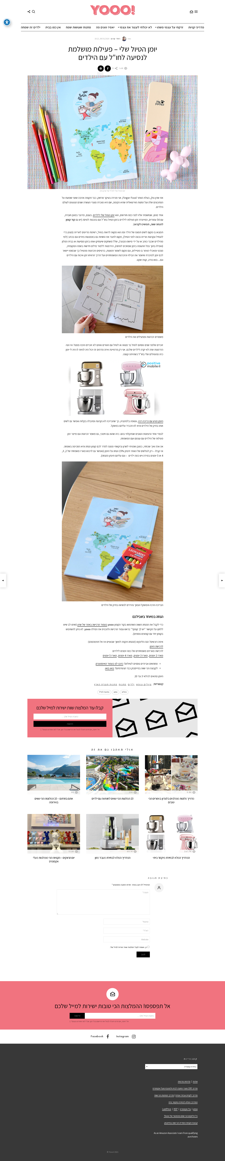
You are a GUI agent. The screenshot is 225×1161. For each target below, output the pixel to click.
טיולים (124, 692)
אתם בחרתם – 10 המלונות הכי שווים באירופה (54, 800)
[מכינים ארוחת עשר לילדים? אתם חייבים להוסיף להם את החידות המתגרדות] (3, 580)
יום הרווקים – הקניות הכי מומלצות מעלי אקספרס (54, 859)
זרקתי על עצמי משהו (170, 27)
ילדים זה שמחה (30, 27)
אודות (195, 1081)
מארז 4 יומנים (125, 655)
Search (33, 11)
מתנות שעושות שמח (78, 27)
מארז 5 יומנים (110, 655)
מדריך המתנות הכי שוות (164, 1095)
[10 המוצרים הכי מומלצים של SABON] (222, 580)
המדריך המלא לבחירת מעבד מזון (112, 858)
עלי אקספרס (185, 1109)
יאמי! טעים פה (105, 27)
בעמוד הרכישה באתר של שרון (92, 624)
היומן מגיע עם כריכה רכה (150, 421)
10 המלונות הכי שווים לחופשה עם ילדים (112, 799)
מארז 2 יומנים (156, 655)
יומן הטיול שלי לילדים (103, 215)
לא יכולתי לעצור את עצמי (136, 27)
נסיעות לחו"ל (104, 692)
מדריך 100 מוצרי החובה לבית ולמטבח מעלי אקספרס (175, 1088)
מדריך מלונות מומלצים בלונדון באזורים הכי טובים (171, 800)
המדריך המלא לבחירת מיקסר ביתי (171, 858)
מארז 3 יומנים (141, 655)
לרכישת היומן (156, 646)
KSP (176, 1109)
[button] (112, 387)
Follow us (28, 11)
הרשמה (191, 11)
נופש (115, 692)
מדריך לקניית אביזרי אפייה (187, 1095)
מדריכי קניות (196, 27)
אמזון (195, 1109)
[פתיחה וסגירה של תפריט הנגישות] (7, 22)
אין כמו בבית (53, 27)
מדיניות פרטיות (184, 1081)
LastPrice (166, 1109)
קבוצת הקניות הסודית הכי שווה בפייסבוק (181, 1122)
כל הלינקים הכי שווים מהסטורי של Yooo (181, 1115)
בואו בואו (109, 668)
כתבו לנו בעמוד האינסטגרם (109, 663)
